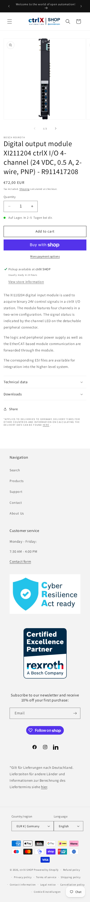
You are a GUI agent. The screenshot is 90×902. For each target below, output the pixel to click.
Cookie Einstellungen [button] (47, 891)
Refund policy (71, 869)
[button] (9, 21)
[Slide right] (55, 128)
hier (44, 787)
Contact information (23, 884)
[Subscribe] (75, 713)
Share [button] (13, 409)
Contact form (20, 561)
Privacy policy (23, 877)
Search (15, 470)
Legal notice (48, 884)
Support (16, 491)
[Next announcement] (81, 6)
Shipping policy (71, 877)
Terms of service (46, 877)
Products (17, 481)
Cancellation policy (72, 884)
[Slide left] (34, 128)
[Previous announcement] (9, 6)
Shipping (24, 189)
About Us (17, 513)
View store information (26, 282)
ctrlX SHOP (26, 869)
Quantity (10, 197)
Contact (16, 502)
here (46, 424)
